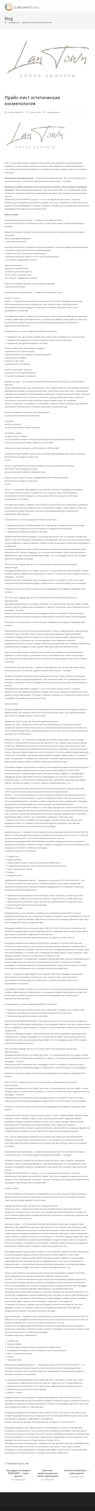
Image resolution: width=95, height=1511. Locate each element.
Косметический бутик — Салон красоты (76, 1472)
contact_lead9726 (16, 112)
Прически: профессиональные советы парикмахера (47, 1473)
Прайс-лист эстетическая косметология (37, 22)
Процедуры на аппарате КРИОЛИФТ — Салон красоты (18, 1473)
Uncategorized (53, 112)
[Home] (5, 22)
